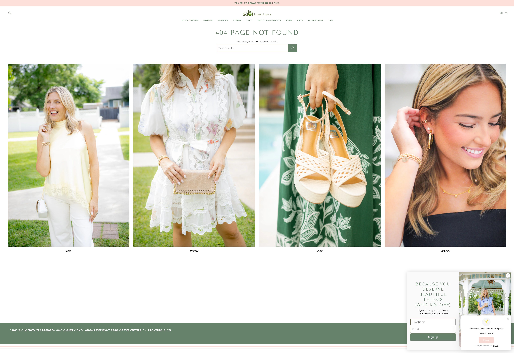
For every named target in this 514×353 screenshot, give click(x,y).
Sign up (433, 337)
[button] (190, 20)
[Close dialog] (508, 275)
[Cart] (506, 13)
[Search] (292, 48)
